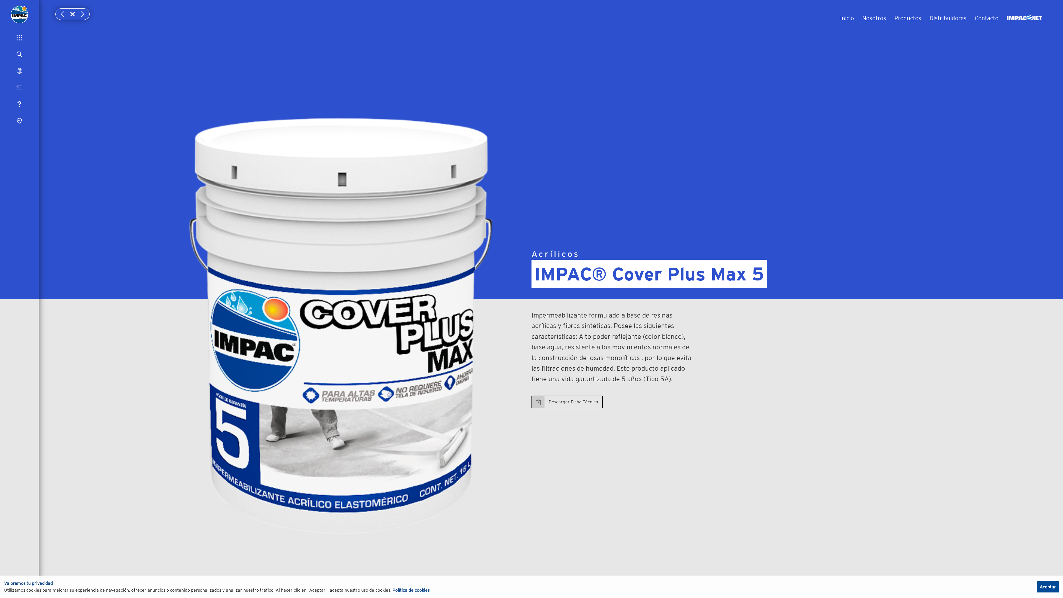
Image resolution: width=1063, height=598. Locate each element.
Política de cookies (411, 590)
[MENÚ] (19, 37)
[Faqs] (19, 104)
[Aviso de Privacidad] (19, 120)
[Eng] (19, 71)
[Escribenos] (19, 87)
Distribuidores (948, 18)
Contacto (987, 18)
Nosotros (874, 18)
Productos (907, 18)
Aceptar (1048, 586)
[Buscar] (19, 54)
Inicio (847, 18)
